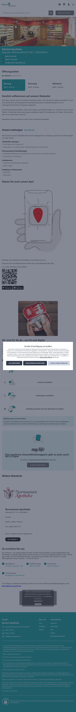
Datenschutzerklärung (46, 357)
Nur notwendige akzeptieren (35, 363)
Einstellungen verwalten (58, 363)
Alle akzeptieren (14, 363)
